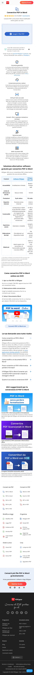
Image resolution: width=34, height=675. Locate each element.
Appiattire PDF (27, 561)
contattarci (26, 55)
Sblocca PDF (26, 551)
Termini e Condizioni (8, 664)
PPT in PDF (26, 500)
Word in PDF (26, 492)
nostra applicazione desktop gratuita (15, 351)
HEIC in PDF (22, 631)
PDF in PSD (9, 509)
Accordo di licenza (19, 666)
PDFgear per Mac (7, 628)
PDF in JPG (9, 504)
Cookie (10, 666)
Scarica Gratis (26, 3)
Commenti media (7, 653)
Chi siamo (22, 644)
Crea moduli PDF (9, 536)
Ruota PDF (26, 523)
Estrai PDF (8, 556)
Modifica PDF (9, 519)
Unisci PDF (9, 551)
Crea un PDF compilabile (26, 556)
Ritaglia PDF (26, 519)
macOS (14, 587)
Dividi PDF (8, 547)
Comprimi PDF (27, 547)
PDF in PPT (9, 500)
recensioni (25, 16)
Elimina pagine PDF (26, 528)
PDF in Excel (9, 496)
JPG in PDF (26, 504)
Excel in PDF (26, 496)
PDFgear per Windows (6, 624)
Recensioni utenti (7, 650)
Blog (3, 644)
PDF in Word (9, 492)
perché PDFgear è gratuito (20, 53)
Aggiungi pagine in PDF (27, 534)
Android (23, 587)
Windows (10, 587)
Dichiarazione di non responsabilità (16, 669)
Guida (4, 647)
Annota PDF (9, 531)
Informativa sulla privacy (23, 664)
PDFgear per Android (8, 635)
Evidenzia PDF (10, 527)
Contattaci (22, 647)
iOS (19, 587)
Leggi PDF (8, 523)
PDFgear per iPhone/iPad (6, 631)
